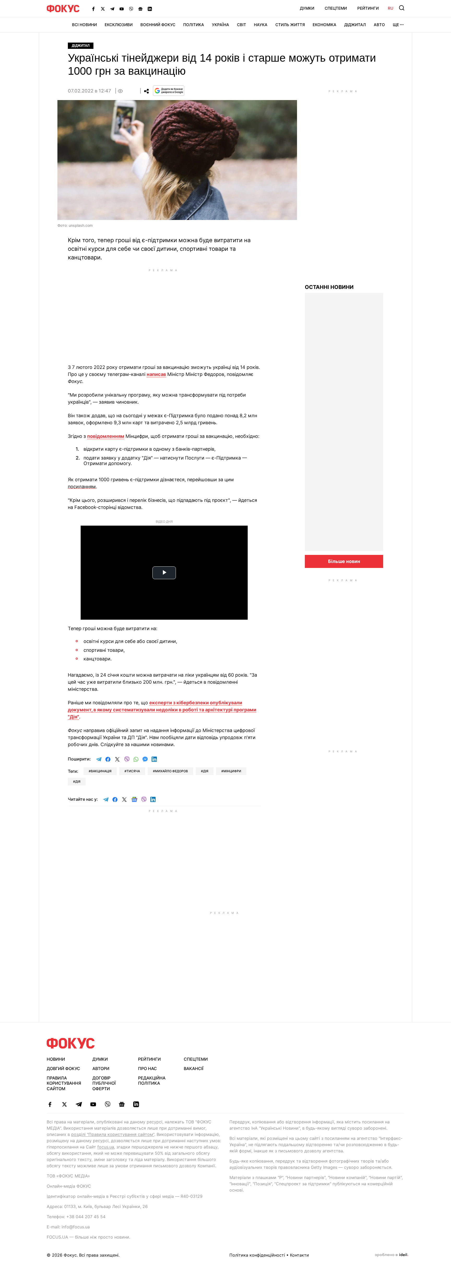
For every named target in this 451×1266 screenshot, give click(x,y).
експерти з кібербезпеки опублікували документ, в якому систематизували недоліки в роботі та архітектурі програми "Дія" (162, 709)
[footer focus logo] (71, 1043)
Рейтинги (368, 8)
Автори (100, 1068)
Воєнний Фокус (157, 24)
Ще (396, 24)
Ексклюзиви (119, 24)
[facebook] (50, 1104)
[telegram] (79, 1104)
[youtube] (93, 1104)
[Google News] (140, 8)
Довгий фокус (63, 1068)
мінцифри (232, 771)
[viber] (107, 1104)
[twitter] (64, 1104)
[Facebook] (93, 8)
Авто (379, 24)
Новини (56, 1059)
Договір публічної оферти (104, 1083)
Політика (193, 24)
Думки (307, 8)
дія (205, 771)
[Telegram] (112, 8)
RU (390, 8)
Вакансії (193, 1068)
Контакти (299, 1255)
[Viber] (131, 8)
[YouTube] (121, 8)
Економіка (324, 24)
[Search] (401, 7)
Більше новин (344, 561)
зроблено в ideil (391, 1255)
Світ (241, 24)
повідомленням (105, 436)
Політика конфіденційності (257, 1255)
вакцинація (101, 771)
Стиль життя (290, 24)
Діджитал (355, 24)
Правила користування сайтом (64, 1083)
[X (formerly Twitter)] (103, 8)
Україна (220, 24)
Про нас (147, 1068)
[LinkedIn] (150, 8)
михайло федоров (171, 771)
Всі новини (84, 24)
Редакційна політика (151, 1080)
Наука (261, 24)
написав (156, 374)
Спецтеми (336, 8)
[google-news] (122, 1104)
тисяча (133, 771)
